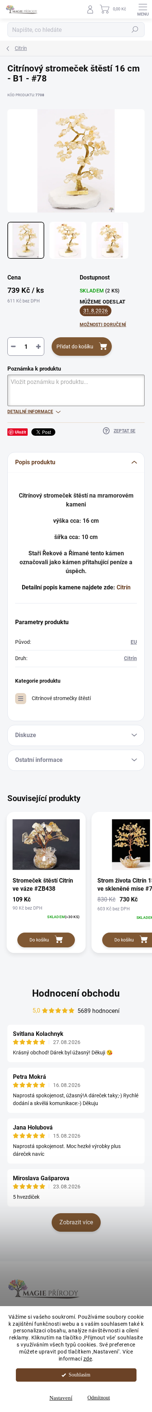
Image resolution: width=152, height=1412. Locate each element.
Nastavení (60, 1398)
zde (87, 1359)
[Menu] (143, 9)
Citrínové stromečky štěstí (61, 698)
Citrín (124, 587)
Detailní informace (30, 411)
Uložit (20, 432)
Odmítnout (98, 1398)
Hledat (135, 29)
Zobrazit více (76, 1222)
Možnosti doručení (103, 324)
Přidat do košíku (74, 346)
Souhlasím (79, 1375)
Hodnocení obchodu (76, 993)
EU (134, 642)
